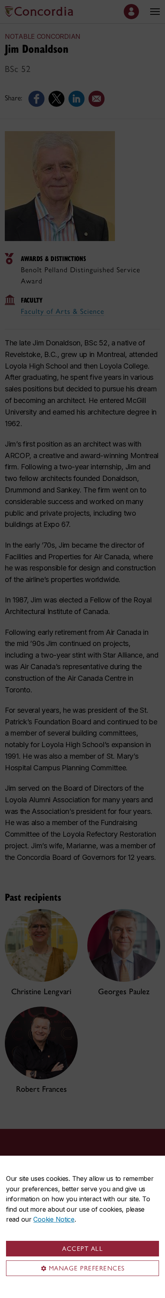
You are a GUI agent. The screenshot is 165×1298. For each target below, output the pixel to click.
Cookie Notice (53, 1219)
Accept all (82, 1248)
